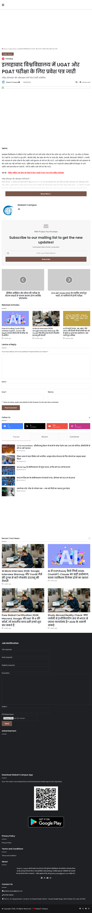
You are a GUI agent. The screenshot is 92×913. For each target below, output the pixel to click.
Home (5, 49)
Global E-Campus (41, 909)
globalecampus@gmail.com (13, 891)
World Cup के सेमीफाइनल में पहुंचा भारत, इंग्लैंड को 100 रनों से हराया (43, 467)
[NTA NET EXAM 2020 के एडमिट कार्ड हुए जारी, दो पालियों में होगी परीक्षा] (69, 280)
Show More (45, 194)
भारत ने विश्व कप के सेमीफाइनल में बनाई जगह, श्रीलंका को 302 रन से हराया (46, 478)
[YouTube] (47, 877)
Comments (74, 437)
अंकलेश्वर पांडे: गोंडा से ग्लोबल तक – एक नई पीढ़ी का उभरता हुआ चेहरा (43, 488)
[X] (44, 877)
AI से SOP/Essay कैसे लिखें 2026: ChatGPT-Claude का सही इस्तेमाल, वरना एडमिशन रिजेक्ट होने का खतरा (68, 574)
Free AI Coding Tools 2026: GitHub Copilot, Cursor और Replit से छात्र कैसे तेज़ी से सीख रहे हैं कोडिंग (15, 332)
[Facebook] (41, 877)
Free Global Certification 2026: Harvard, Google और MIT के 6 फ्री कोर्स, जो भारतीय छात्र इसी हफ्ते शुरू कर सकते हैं (21, 620)
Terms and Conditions (9, 855)
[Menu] (3, 5)
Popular (16, 437)
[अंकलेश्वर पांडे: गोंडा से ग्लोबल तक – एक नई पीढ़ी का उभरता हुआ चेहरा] (8, 491)
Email (4, 392)
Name (4, 382)
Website (51, 392)
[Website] (18, 209)
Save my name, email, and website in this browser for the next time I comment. (31, 402)
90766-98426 (8, 895)
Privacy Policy (7, 843)
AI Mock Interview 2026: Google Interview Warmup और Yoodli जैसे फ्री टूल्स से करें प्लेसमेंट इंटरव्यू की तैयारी (45, 332)
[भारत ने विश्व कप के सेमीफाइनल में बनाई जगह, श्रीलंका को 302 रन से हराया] (8, 481)
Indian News (13, 49)
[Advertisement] (46, 28)
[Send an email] (19, 82)
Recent (45, 437)
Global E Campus (12, 82)
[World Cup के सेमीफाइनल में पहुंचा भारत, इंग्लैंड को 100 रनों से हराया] (8, 470)
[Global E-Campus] (18, 4)
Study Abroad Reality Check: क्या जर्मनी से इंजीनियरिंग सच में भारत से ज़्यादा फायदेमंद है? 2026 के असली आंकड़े (68, 620)
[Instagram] (50, 877)
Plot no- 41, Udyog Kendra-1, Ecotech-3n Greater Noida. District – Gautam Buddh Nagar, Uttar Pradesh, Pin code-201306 (44, 899)
